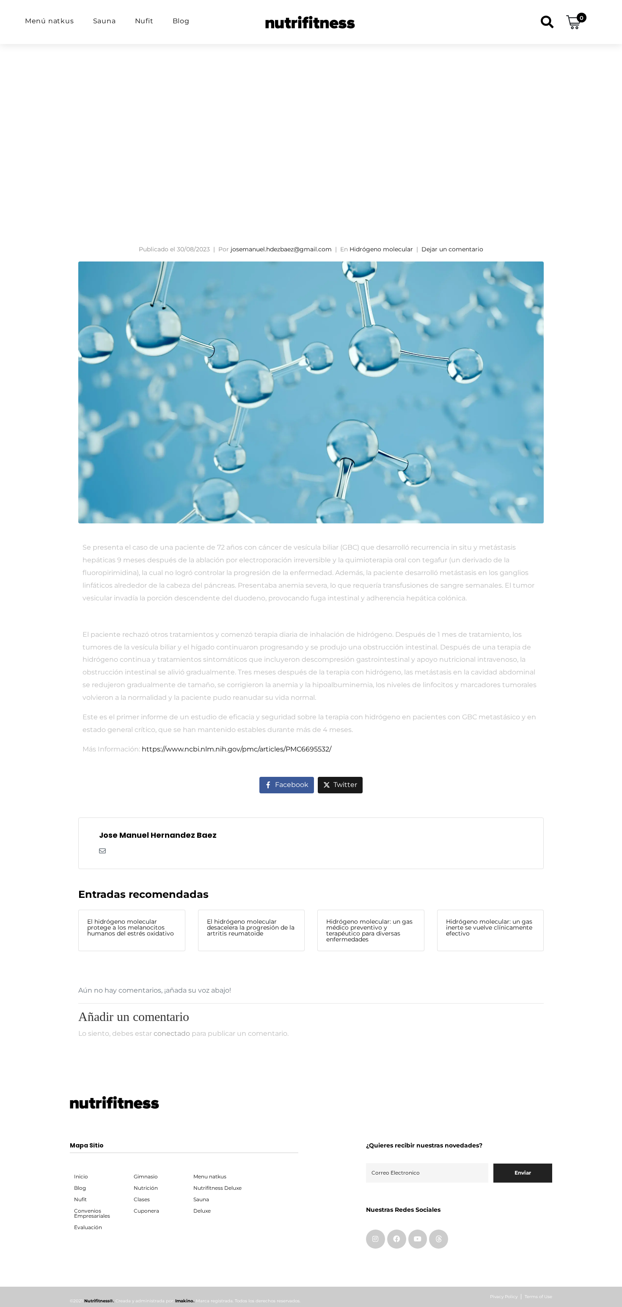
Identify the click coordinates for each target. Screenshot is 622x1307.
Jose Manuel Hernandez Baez (158, 835)
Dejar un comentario (452, 249)
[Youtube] (417, 1239)
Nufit (144, 21)
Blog (181, 21)
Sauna (104, 21)
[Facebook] (396, 1239)
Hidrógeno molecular (381, 249)
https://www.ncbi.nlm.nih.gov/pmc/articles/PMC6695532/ (236, 749)
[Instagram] (375, 1239)
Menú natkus (49, 21)
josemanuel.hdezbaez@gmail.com (281, 249)
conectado (172, 1033)
